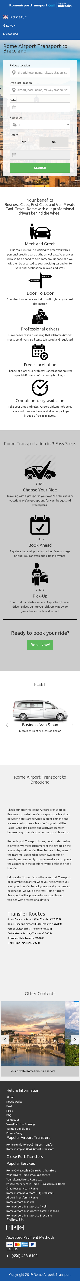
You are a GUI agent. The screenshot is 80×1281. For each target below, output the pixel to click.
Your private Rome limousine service (28, 1175)
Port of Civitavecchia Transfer (29, 928)
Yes (24, 141)
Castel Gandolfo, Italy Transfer (29, 933)
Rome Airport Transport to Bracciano (29, 1215)
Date (13, 100)
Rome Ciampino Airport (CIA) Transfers (29, 1193)
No (54, 141)
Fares (9, 1110)
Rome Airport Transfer (20, 1202)
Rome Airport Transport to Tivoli (26, 1206)
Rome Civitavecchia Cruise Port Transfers (31, 1170)
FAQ (8, 1115)
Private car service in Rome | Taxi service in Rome (35, 1184)
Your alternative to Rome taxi (24, 1179)
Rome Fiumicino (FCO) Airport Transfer (30, 1144)
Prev (7, 725)
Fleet (9, 1106)
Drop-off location (21, 82)
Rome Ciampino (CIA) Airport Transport (30, 1149)
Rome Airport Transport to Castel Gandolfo (32, 1211)
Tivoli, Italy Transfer (23, 943)
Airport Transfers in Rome (22, 1197)
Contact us (12, 1119)
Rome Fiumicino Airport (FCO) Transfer (34, 924)
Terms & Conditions (18, 1128)
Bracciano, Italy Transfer (25, 938)
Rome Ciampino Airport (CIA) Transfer (34, 919)
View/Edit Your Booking (20, 1124)
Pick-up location (20, 65)
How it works (14, 1101)
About (10, 1097)
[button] (40, 16)
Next (72, 725)
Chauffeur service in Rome (22, 1188)
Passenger (16, 117)
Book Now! (40, 645)
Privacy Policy (14, 1133)
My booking (10, 33)
